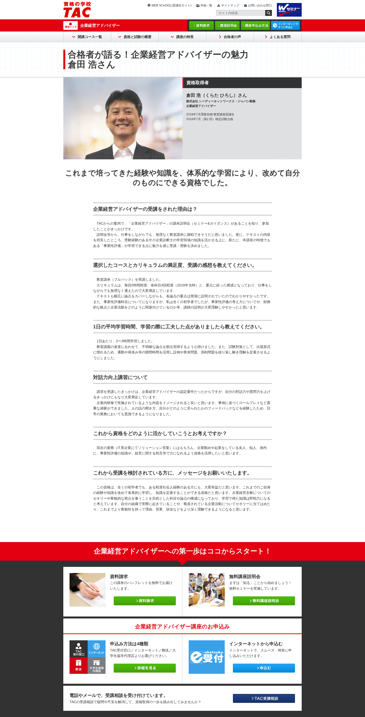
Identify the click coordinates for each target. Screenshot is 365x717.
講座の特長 (185, 37)
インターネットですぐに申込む (288, 26)
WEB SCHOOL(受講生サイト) (171, 5)
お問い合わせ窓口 (260, 5)
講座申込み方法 (257, 25)
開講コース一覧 (90, 37)
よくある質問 (280, 37)
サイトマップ (230, 5)
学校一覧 (206, 5)
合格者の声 (232, 37)
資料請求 (203, 25)
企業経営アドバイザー (100, 25)
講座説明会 (228, 25)
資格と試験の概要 (137, 37)
